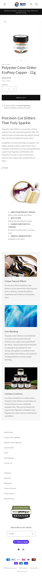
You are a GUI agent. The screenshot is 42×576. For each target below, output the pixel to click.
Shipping (7, 473)
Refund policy (23, 568)
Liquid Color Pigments (12, 437)
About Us (7, 478)
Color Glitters (9, 448)
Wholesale (8, 483)
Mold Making (9, 458)
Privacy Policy (9, 493)
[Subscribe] (32, 534)
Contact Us (8, 463)
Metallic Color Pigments (13, 442)
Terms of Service (10, 488)
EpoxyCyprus (13, 568)
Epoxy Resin (8, 432)
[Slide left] (16, 60)
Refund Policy (9, 499)
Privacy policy (34, 568)
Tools (6, 453)
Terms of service (22, 571)
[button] (4, 4)
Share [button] (6, 168)
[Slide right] (26, 60)
